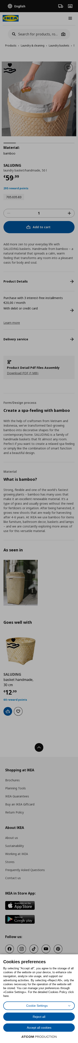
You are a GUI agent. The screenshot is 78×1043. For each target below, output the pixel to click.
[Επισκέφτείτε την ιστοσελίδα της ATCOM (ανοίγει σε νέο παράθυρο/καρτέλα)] (39, 1036)
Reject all (39, 1016)
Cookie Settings (37, 1005)
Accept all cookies (39, 1027)
